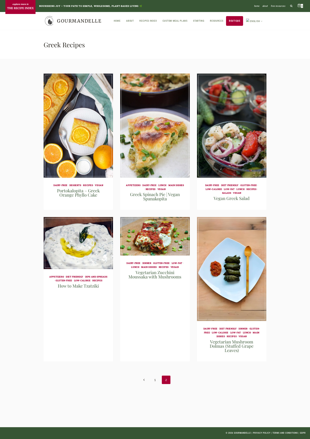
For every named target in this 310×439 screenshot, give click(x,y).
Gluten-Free (248, 185)
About (265, 6)
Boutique (234, 20)
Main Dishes (176, 185)
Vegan (99, 185)
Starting (198, 20)
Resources (216, 20)
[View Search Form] (291, 6)
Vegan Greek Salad (232, 198)
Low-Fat (229, 189)
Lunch (162, 185)
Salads (226, 192)
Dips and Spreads (96, 276)
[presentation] (78, 126)
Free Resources (278, 6)
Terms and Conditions (285, 433)
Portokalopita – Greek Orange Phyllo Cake (78, 193)
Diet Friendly (230, 185)
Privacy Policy (261, 433)
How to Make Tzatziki (78, 286)
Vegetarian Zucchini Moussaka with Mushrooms (154, 274)
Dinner (146, 263)
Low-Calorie (214, 189)
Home (257, 6)
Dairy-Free (60, 185)
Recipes (88, 185)
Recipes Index (148, 20)
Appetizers (133, 185)
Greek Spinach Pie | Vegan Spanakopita (155, 196)
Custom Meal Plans (175, 20)
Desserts (75, 185)
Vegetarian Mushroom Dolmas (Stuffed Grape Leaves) (231, 346)
